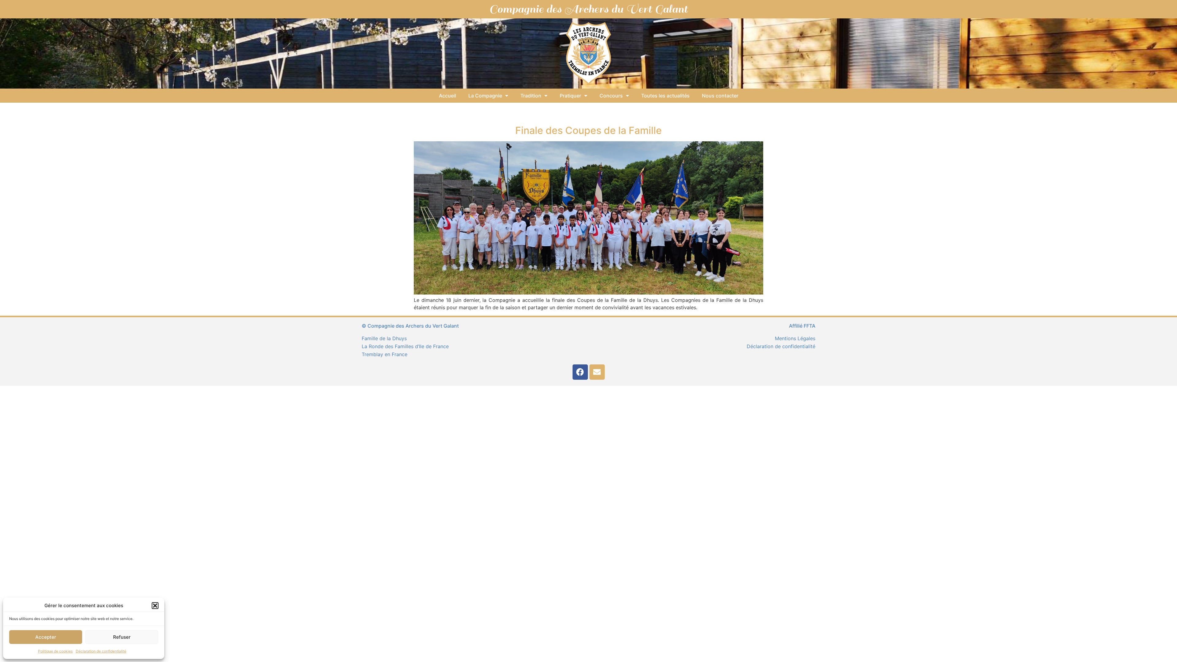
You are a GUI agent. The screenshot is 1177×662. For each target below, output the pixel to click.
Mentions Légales (795, 338)
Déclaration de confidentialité (101, 651)
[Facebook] (580, 372)
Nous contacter (720, 96)
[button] (155, 606)
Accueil (447, 96)
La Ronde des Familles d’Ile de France (405, 346)
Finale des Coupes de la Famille (588, 130)
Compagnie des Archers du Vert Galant (588, 9)
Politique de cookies (55, 651)
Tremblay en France (384, 354)
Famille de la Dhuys (384, 338)
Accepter (45, 637)
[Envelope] (597, 372)
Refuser (122, 637)
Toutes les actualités (665, 96)
